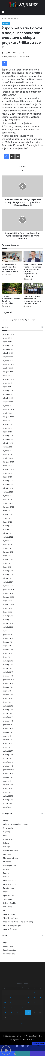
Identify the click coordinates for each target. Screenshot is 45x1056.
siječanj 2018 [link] (8, 721)
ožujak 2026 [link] (8, 353)
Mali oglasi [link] (7, 854)
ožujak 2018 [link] (7, 713)
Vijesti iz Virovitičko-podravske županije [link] (18, 922)
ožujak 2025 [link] (8, 398)
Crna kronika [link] (8, 828)
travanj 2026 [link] (8, 349)
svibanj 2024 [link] (8, 436)
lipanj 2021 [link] (7, 567)
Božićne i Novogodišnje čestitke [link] (15, 824)
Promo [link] (5, 892)
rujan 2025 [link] (7, 376)
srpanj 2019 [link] (7, 653)
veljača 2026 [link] (8, 357)
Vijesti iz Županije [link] (10, 929)
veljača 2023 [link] (8, 492)
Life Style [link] (7, 847)
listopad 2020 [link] (8, 597)
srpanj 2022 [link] (7, 518)
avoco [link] (6, 53)
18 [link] (11, 1007)
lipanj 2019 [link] (7, 657)
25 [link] (11, 1012)
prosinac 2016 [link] (8, 770)
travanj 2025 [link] (8, 394)
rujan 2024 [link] (7, 421)
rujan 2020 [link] (7, 601)
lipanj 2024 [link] (7, 432)
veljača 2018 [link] (8, 717)
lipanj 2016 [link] (7, 792)
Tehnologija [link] (7, 899)
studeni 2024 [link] (8, 413)
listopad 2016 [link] (8, 777)
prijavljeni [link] (13, 320)
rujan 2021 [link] (7, 556)
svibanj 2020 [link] (8, 616)
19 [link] (16, 1007)
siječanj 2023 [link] (8, 496)
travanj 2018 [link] (8, 710)
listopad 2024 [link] (8, 417)
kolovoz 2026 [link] (8, 334)
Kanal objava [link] (8, 946)
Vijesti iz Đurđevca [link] (10, 914)
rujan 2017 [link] (7, 736)
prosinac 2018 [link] (8, 680)
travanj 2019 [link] (8, 665)
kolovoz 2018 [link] (8, 695)
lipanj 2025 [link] (7, 387)
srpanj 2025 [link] (7, 383)
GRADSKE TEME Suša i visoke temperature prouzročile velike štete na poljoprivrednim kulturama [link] (33, 270)
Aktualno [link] (6, 820)
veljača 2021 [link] (8, 582)
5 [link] (16, 997)
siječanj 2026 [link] (8, 360)
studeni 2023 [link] (8, 458)
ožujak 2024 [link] (8, 443)
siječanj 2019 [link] (8, 676)
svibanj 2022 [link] (8, 526)
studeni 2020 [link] (8, 593)
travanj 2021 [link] (8, 574)
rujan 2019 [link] (7, 646)
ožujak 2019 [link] (7, 668)
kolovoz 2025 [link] (8, 379)
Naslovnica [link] (7, 18)
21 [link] (28, 1007)
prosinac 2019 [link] (8, 635)
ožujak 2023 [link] (8, 488)
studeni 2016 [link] (8, 773)
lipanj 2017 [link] (7, 747)
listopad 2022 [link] (8, 507)
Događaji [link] (6, 832)
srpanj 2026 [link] (7, 338)
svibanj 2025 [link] (8, 391)
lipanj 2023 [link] (7, 477)
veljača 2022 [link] (8, 537)
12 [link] (16, 1002)
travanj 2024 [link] (8, 439)
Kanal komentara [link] (9, 950)
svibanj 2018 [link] (8, 706)
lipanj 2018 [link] (7, 702)
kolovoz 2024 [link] (8, 424)
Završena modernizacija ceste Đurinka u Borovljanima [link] (11, 299)
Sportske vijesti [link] (9, 896)
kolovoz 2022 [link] (8, 514)
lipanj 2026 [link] (7, 342)
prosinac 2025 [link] (8, 364)
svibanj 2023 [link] (8, 481)
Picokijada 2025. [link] (9, 880)
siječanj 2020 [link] (8, 631)
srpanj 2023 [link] (7, 473)
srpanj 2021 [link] (7, 563)
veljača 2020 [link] (8, 627)
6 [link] (22, 997)
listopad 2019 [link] (8, 642)
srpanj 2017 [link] (7, 743)
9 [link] (40, 997)
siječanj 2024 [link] (8, 451)
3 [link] (4, 997)
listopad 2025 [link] (8, 372)
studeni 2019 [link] (8, 638)
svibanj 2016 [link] (8, 796)
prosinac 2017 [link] (8, 725)
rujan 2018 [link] (7, 691)
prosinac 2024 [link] (8, 409)
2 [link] (40, 992)
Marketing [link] (7, 862)
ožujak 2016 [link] (7, 803)
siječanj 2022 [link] (8, 541)
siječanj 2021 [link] (8, 586)
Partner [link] (6, 873)
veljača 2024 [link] (8, 447)
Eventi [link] (5, 835)
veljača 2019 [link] (8, 672)
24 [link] (5, 1012)
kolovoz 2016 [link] (8, 785)
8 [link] (34, 997)
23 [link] (40, 1007)
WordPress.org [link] (9, 954)
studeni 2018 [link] (8, 683)
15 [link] (34, 1002)
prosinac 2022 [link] (8, 499)
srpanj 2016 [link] (7, 788)
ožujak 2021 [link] (7, 578)
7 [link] (28, 997)
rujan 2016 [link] (7, 781)
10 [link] (5, 1002)
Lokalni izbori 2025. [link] (10, 850)
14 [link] (28, 1002)
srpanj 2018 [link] (7, 698)
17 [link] (5, 1007)
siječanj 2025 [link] (8, 406)
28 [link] (28, 1012)
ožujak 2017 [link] (7, 758)
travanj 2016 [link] (8, 800)
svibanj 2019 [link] (8, 661)
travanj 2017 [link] (8, 755)
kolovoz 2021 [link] (8, 559)
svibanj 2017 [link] (8, 751)
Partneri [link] (6, 877)
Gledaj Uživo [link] (8, 839)
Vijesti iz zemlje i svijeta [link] (12, 926)
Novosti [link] (16, 18)
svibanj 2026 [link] (8, 345)
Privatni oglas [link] (8, 888)
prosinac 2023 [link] (8, 454)
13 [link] (22, 1002)
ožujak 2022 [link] (8, 533)
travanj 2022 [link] (8, 529)
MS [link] (34, 1040)
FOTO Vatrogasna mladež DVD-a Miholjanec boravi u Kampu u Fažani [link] (32, 299)
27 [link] (22, 1012)
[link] (3, 12)
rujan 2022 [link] (7, 511)
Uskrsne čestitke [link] (9, 903)
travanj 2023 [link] (8, 484)
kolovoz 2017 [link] (8, 740)
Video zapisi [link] (7, 907)
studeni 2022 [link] (8, 503)
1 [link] (34, 992)
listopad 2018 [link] (8, 687)
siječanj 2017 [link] (8, 766)
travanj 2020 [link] (8, 620)
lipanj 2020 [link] (7, 612)
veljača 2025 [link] (8, 402)
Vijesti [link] (5, 911)
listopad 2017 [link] (8, 732)
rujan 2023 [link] (7, 466)
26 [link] (17, 1012)
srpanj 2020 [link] (7, 608)
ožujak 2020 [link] (8, 623)
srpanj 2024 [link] (7, 428)
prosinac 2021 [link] (8, 544)
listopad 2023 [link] (8, 462)
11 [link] (10, 1002)
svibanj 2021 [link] (8, 571)
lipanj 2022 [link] (7, 522)
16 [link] (40, 1002)
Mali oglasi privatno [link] (10, 858)
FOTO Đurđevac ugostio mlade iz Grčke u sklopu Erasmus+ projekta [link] (10, 268)
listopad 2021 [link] (8, 552)
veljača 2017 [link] (8, 762)
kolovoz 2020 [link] (8, 605)
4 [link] (10, 997)
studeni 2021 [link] (8, 548)
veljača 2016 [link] (8, 807)
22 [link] (34, 1007)
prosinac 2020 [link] (8, 589)
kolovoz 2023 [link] (8, 469)
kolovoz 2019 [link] (8, 650)
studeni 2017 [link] (8, 728)
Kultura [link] (6, 843)
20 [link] (22, 1007)
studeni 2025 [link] (8, 368)
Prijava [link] (6, 942)
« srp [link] (21, 1023)
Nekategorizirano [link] (9, 865)
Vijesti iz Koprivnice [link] (10, 918)
